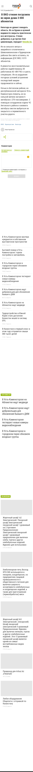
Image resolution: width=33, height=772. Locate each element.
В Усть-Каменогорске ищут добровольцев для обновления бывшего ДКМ (16, 292)
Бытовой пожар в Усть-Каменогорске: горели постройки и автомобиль (13, 252)
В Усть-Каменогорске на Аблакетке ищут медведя (13, 303)
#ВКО (2, 124)
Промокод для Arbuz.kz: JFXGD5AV (13, 672)
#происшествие (9, 124)
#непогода (18, 124)
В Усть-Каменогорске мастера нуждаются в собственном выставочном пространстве (15, 239)
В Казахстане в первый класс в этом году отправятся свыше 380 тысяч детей (16, 331)
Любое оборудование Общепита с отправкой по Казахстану (14, 701)
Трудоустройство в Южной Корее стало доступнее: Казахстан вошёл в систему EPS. (14, 317)
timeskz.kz (27, 42)
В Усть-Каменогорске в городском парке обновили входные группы (14, 265)
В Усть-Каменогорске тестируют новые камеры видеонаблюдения (15, 422)
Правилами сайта (6, 171)
